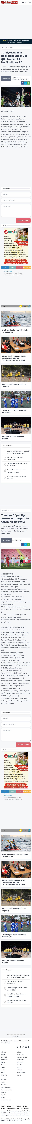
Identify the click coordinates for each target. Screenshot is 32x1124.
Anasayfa (4, 48)
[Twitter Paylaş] (25, 83)
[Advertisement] (16, 22)
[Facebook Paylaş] (22, 83)
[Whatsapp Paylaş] (28, 83)
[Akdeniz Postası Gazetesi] (9, 2)
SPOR (11, 48)
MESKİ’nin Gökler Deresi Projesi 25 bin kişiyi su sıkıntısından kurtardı (16, 41)
